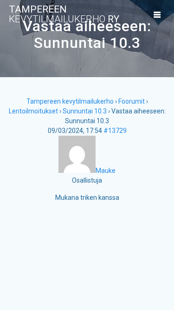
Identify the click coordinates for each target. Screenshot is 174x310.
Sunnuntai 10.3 (85, 111)
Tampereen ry (64, 14)
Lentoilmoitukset (33, 111)
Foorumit (131, 101)
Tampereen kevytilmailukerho (70, 101)
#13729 (115, 130)
